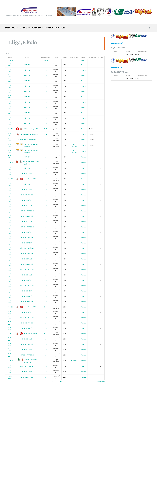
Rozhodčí (100, 57)
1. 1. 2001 (10, 333)
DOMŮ (7, 28)
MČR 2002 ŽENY (27, 372)
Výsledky (83, 60)
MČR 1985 (27, 91)
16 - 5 (45, 162)
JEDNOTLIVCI (36, 28)
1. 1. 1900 (10, 60)
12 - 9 (45, 179)
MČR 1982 (27, 75)
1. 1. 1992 (10, 129)
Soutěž (56, 57)
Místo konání (74, 57)
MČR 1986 (27, 97)
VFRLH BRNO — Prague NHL (29, 134)
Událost (27, 57)
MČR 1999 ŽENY (27, 291)
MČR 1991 (27, 123)
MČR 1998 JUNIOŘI (27, 264)
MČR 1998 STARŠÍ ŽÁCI (27, 269)
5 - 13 (45, 307)
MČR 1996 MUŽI (27, 221)
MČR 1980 (27, 65)
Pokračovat (101, 382)
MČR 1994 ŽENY (27, 189)
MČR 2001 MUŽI (27, 339)
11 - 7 (45, 360)
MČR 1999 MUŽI (27, 296)
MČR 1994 (27, 184)
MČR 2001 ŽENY (27, 349)
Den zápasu (92, 57)
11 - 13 (45, 134)
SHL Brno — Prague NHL (30, 129)
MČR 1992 (27, 157)
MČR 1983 (27, 81)
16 (61, 382)
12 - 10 (45, 129)
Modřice (73, 360)
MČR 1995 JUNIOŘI (27, 216)
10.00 (45, 65)
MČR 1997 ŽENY (27, 243)
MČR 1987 (27, 102)
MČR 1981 (27, 70)
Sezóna (65, 57)
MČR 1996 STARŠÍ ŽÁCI (27, 227)
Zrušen (45, 60)
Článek (83, 57)
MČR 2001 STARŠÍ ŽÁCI (27, 355)
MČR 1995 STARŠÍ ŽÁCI (27, 211)
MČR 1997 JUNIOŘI (27, 253)
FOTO (57, 28)
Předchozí (8, 382)
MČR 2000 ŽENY (27, 312)
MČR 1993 (27, 168)
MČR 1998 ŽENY (27, 280)
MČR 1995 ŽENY (27, 200)
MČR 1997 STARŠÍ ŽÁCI (27, 248)
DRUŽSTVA (23, 28)
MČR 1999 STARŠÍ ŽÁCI (27, 285)
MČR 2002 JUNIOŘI (27, 377)
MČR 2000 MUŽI (27, 328)
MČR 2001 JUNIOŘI (27, 344)
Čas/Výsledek (45, 57)
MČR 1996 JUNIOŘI (27, 237)
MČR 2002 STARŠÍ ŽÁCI (27, 366)
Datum (10, 57)
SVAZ (13, 28)
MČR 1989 (27, 113)
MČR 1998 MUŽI (27, 275)
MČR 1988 (27, 107)
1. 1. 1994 (10, 179)
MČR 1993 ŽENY (27, 173)
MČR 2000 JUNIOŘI (27, 323)
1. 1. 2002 (10, 360)
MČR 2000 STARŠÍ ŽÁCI (27, 317)
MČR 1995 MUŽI (27, 205)
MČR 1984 (27, 86)
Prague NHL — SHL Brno (30, 179)
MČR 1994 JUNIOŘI (27, 195)
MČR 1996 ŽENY (27, 232)
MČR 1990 (27, 118)
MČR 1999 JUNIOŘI (27, 301)
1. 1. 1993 (10, 162)
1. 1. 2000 (10, 307)
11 (45, 151)
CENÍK (63, 28)
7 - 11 (45, 145)
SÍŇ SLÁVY (49, 28)
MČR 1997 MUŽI (27, 259)
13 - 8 (45, 139)
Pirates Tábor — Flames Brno (27, 139)
